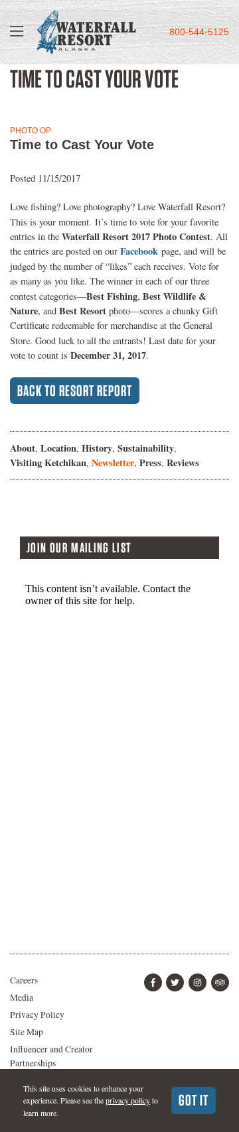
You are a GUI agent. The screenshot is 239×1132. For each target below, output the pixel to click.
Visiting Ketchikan (48, 463)
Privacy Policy (37, 1015)
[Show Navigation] (16, 32)
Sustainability (146, 448)
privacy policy (128, 1100)
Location (58, 448)
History (97, 448)
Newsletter (113, 463)
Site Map (26, 1032)
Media (21, 997)
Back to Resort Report (74, 390)
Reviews (183, 463)
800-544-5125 (199, 32)
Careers (24, 980)
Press (150, 463)
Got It (193, 1100)
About (22, 448)
